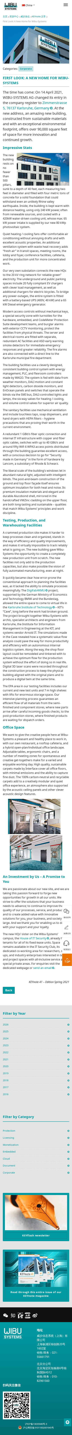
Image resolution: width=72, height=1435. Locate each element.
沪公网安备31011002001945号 (38, 1427)
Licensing (8, 1137)
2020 (5, 1066)
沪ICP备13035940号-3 (36, 1423)
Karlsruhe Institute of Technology (30, 607)
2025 (5, 1031)
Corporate (26, 68)
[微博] (35, 1315)
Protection (9, 1130)
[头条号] (27, 1315)
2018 (5, 1080)
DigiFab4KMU (36, 590)
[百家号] (20, 1315)
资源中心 (14, 16)
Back (8, 990)
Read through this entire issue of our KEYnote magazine (36, 1294)
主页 (5, 16)
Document (9, 1165)
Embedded (9, 1151)
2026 (5, 1024)
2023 (5, 1045)
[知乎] (13, 1315)
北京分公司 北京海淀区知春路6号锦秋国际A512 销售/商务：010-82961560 (51, 1372)
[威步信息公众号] (5, 1315)
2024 (5, 1038)
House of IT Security (33, 938)
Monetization (11, 1144)
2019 (5, 1073)
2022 (5, 1052)
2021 (5, 1059)
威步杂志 (25, 16)
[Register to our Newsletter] (36, 1212)
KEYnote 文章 (39, 16)
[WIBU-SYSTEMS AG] (11, 6)
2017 (5, 1087)
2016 (5, 1094)
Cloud (6, 1158)
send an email (42, 968)
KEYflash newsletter (36, 1235)
